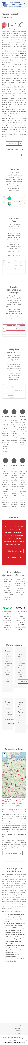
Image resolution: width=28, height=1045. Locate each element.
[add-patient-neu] (14, 260)
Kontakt (18, 1026)
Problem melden (18, 1029)
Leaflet (4, 797)
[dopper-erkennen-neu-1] (14, 323)
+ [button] (4, 754)
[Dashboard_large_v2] (14, 195)
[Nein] (26, 1040)
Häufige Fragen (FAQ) (20, 1034)
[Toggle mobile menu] (25, 4)
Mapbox (8, 797)
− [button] (4, 756)
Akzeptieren (6, 1042)
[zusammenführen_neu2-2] (14, 384)
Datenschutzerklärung (18, 1042)
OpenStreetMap (15, 797)
